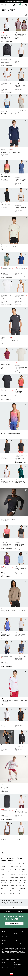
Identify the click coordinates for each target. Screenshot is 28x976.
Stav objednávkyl (5, 936)
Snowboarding (4, 885)
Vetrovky (3, 891)
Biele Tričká (13, 863)
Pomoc (3, 943)
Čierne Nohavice (14, 866)
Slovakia (16, 974)
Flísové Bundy (22, 880)
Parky (2, 863)
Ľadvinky (3, 869)
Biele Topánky (13, 880)
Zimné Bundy (22, 869)
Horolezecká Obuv (22, 877)
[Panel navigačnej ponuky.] (2, 5)
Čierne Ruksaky (23, 874)
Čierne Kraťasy (22, 891)
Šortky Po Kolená (3, 894)
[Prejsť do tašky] (25, 5)
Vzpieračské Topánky (22, 883)
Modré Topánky (13, 869)
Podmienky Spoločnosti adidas (7, 968)
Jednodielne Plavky (4, 883)
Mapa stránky (17, 936)
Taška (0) (20, 911)
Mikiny (2, 888)
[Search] (22, 5)
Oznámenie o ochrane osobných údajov (18, 963)
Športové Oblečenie (12, 883)
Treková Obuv (22, 872)
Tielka (2, 877)
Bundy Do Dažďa (14, 877)
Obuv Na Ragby (22, 863)
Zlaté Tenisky (13, 872)
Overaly (3, 866)
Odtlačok (4, 940)
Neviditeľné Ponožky (12, 875)
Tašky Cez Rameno (12, 894)
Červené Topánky (12, 891)
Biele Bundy (22, 885)
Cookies (4, 962)
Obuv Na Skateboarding (22, 866)
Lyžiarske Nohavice (12, 888)
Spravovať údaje (17, 959)
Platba (15, 940)
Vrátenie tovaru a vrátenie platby (19, 932)
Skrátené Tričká (5, 872)
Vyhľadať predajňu (18, 943)
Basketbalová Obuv (22, 888)
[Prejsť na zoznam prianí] (5, 5)
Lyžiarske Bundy (14, 885)
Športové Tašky (4, 880)
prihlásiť (8, 911)
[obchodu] (14, 5)
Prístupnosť (16, 967)
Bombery (3, 874)
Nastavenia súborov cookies (8, 959)
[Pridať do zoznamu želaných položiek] (12, 20)
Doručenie (4, 931)
